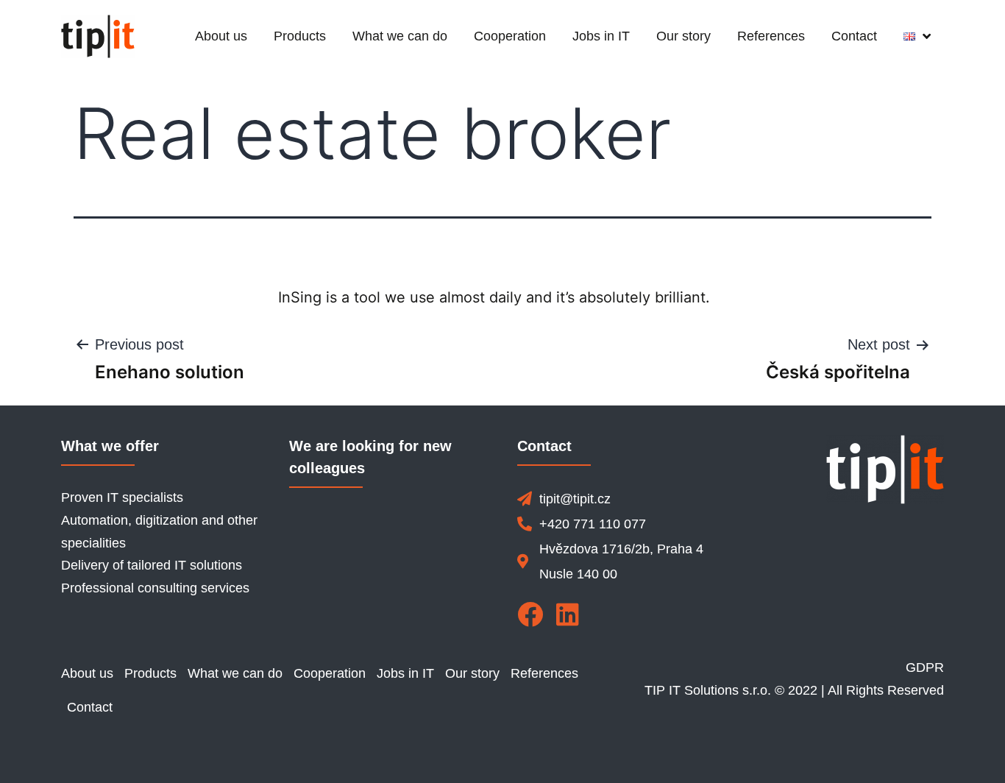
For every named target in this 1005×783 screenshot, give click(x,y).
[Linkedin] (567, 614)
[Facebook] (530, 614)
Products (300, 36)
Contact (854, 36)
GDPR (925, 667)
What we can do (399, 36)
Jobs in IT (601, 36)
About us (221, 36)
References (771, 36)
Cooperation (510, 36)
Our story (683, 36)
